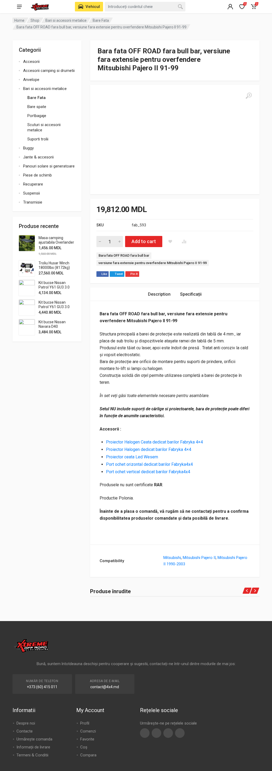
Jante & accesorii (38, 157)
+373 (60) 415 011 (42, 687)
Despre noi (25, 723)
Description (159, 294)
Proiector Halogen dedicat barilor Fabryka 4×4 (149, 449)
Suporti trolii (37, 139)
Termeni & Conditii (32, 755)
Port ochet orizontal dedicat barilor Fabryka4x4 (149, 464)
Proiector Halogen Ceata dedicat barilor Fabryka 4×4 (154, 442)
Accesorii (31, 61)
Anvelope (31, 79)
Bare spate (36, 106)
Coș (83, 747)
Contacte (24, 731)
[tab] (159, 294)
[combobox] (145, 6)
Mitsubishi (172, 557)
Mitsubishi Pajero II (199, 557)
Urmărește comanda (34, 739)
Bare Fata (101, 20)
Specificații (191, 294)
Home (19, 20)
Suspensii (31, 193)
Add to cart (143, 241)
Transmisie (32, 202)
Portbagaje (36, 115)
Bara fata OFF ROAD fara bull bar (124, 255)
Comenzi (88, 731)
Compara (88, 755)
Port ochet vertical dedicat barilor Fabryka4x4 (148, 471)
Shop (35, 20)
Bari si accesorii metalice (66, 20)
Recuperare (33, 184)
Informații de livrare (33, 747)
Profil (84, 723)
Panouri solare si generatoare (49, 166)
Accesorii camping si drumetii (49, 70)
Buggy (28, 148)
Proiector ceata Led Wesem (132, 456)
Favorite (87, 739)
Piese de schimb (37, 175)
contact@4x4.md (104, 687)
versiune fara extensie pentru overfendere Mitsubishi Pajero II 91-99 (153, 263)
